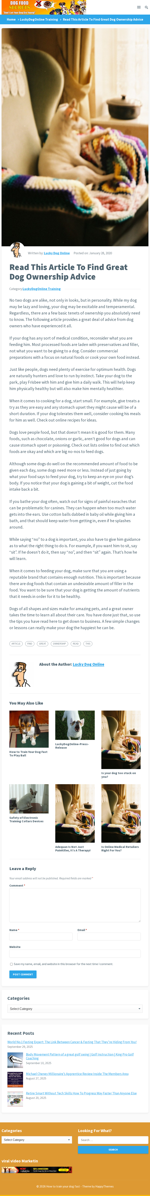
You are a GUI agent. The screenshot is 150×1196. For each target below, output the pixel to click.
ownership (59, 643)
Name (14, 930)
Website (15, 947)
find (29, 643)
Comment (17, 885)
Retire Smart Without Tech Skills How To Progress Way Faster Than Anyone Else (81, 1093)
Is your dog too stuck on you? (118, 774)
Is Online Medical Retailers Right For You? (120, 848)
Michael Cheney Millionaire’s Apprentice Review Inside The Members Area (77, 1074)
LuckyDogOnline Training (39, 19)
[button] (139, 8)
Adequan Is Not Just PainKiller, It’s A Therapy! (73, 848)
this (88, 643)
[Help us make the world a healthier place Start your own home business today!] (37, 1170)
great (42, 643)
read (76, 643)
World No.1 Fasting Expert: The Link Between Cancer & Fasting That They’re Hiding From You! (72, 1042)
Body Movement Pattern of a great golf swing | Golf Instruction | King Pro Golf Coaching (80, 1056)
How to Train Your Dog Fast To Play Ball (28, 753)
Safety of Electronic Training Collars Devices (26, 819)
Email (82, 930)
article (16, 643)
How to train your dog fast (63, 1186)
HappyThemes (104, 1186)
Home (11, 19)
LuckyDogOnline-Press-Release (72, 745)
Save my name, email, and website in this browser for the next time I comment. (63, 964)
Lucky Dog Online (57, 253)
